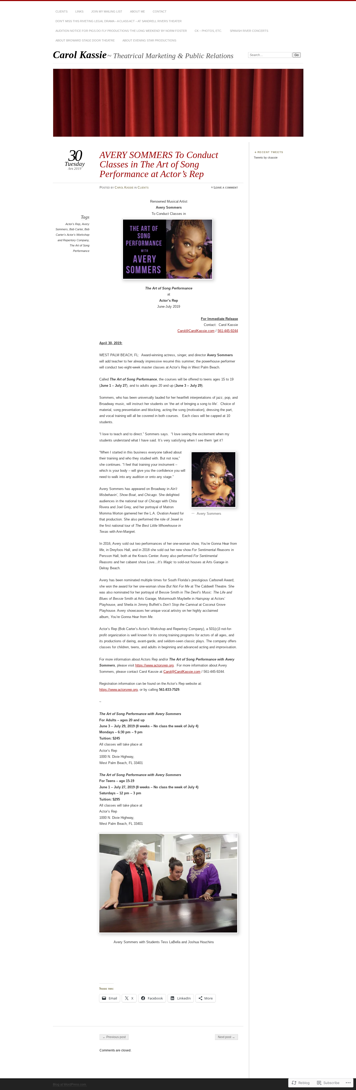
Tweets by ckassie (266, 157)
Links (79, 11)
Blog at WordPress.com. (70, 1084)
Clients (61, 11)
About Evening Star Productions (149, 40)
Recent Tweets (270, 152)
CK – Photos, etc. (208, 30)
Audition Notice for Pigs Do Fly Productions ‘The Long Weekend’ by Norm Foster (121, 30)
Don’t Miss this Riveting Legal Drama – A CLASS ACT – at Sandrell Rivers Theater (119, 21)
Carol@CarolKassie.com (181, 672)
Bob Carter (76, 229)
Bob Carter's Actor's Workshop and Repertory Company (72, 234)
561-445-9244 (228, 331)
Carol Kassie (80, 54)
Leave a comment (226, 187)
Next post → (226, 1037)
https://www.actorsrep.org (154, 665)
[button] (213, 479)
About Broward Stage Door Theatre (85, 40)
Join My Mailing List (106, 11)
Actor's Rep (72, 224)
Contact (160, 11)
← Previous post (114, 1037)
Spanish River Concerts (249, 30)
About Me (137, 11)
